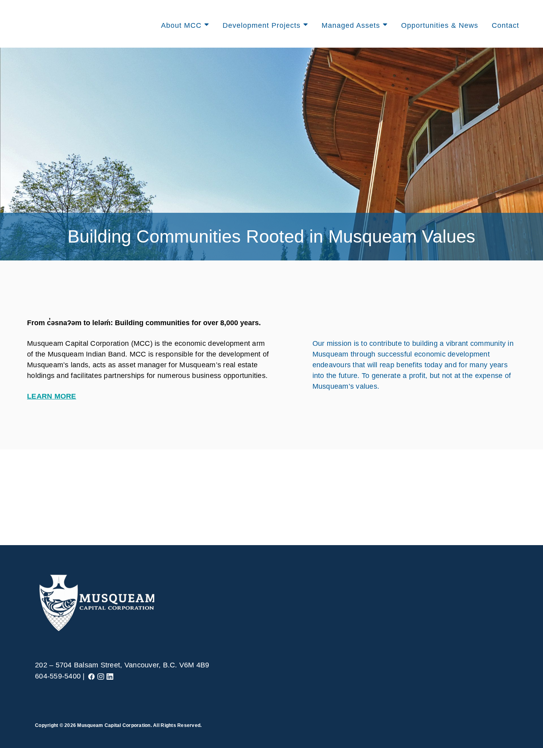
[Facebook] (91, 676)
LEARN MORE (51, 396)
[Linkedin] (109, 676)
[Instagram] (100, 676)
